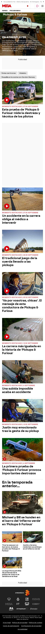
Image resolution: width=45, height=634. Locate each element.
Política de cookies (35, 622)
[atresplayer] (37, 6)
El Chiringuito (34, 2)
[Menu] (42, 6)
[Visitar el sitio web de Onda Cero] (27, 604)
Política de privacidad (19, 622)
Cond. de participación (11, 626)
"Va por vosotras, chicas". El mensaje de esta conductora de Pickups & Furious (22, 306)
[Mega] (11, 6)
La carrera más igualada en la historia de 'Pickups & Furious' (21, 349)
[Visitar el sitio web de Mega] (9, 604)
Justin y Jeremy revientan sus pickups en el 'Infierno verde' (32, 547)
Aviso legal (7, 622)
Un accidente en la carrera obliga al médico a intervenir (21, 219)
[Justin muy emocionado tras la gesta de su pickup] (22, 411)
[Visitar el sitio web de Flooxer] (33, 608)
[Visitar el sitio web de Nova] (36, 599)
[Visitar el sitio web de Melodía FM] (11, 608)
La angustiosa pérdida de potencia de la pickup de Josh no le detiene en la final (11, 573)
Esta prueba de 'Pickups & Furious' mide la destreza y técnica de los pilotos (21, 113)
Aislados (22, 73)
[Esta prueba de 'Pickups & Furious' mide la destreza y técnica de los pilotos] (22, 93)
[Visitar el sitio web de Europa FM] (36, 604)
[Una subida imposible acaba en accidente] (22, 372)
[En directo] (27, 6)
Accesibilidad (22, 629)
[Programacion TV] (32, 6)
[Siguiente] (43, 1)
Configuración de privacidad (31, 626)
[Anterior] (1, 1)
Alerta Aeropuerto (22, 2)
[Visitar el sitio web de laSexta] (18, 599)
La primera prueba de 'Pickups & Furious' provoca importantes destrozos (21, 470)
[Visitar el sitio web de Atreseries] (18, 604)
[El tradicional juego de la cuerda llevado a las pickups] (22, 241)
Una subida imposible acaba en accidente (17, 390)
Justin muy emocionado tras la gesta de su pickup (20, 429)
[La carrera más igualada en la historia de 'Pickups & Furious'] (22, 329)
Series (5, 11)
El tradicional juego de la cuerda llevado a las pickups (19, 261)
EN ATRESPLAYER (14, 37)
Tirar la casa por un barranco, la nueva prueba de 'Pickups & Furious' (11, 548)
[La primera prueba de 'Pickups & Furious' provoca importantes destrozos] (22, 450)
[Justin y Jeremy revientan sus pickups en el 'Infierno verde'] (33, 537)
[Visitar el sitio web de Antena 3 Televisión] (9, 599)
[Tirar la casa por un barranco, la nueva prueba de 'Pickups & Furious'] (12, 537)
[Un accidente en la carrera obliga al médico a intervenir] (22, 199)
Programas (15, 11)
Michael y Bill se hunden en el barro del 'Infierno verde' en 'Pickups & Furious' (21, 521)
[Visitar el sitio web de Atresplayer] (22, 608)
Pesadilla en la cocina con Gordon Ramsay (18, 77)
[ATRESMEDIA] (22, 593)
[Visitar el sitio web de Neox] (27, 599)
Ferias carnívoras (9, 73)
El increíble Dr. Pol (9, 2)
